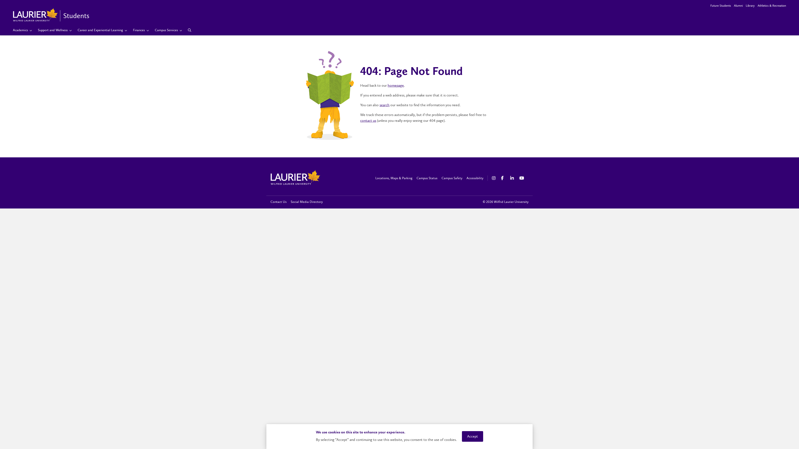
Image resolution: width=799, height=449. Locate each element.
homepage (396, 85)
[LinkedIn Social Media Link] (512, 178)
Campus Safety (452, 178)
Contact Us (278, 202)
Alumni (738, 5)
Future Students (720, 5)
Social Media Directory (307, 202)
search (385, 105)
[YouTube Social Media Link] (521, 178)
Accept (472, 436)
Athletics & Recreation (772, 5)
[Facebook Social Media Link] (503, 178)
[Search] (189, 30)
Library (750, 5)
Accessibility (474, 178)
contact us (368, 120)
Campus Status (427, 178)
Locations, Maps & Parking (393, 178)
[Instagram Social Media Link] (494, 178)
